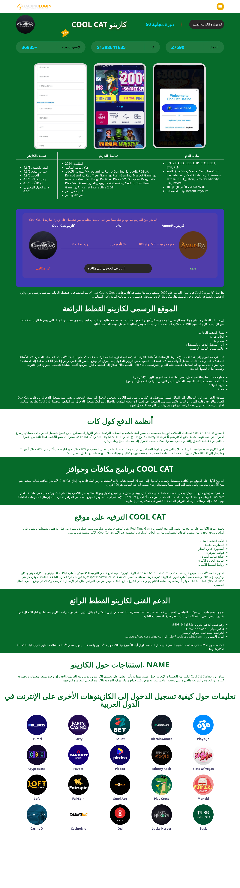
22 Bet (120, 739)
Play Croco (162, 799)
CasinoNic (78, 828)
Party (78, 739)
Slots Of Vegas (203, 769)
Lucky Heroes (162, 828)
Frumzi (37, 739)
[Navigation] (220, 6)
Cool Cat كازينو (63, 226)
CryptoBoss (36, 769)
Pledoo (120, 769)
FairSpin (78, 799)
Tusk (203, 828)
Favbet (78, 769)
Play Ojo (203, 739)
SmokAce (120, 799)
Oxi (120, 828)
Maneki (203, 799)
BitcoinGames (161, 739)
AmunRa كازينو (173, 226)
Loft (37, 799)
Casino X (36, 828)
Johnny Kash (161, 769)
